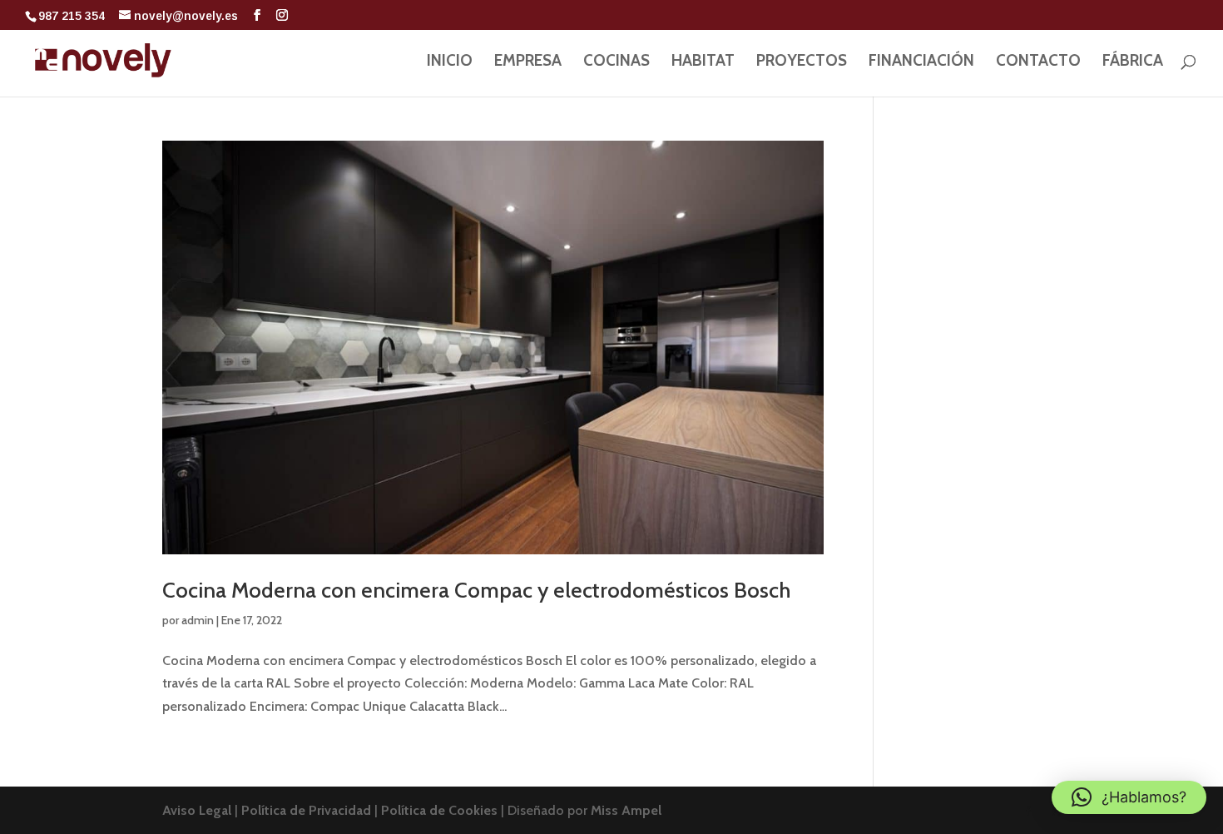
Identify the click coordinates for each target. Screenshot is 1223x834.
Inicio (450, 62)
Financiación (921, 62)
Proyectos (801, 62)
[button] (1129, 797)
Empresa (528, 62)
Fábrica (1132, 62)
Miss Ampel (626, 810)
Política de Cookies (441, 810)
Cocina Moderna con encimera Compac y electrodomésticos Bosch (476, 590)
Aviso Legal (198, 810)
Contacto (1038, 62)
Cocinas (616, 62)
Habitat (703, 62)
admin (197, 620)
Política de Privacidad (307, 810)
